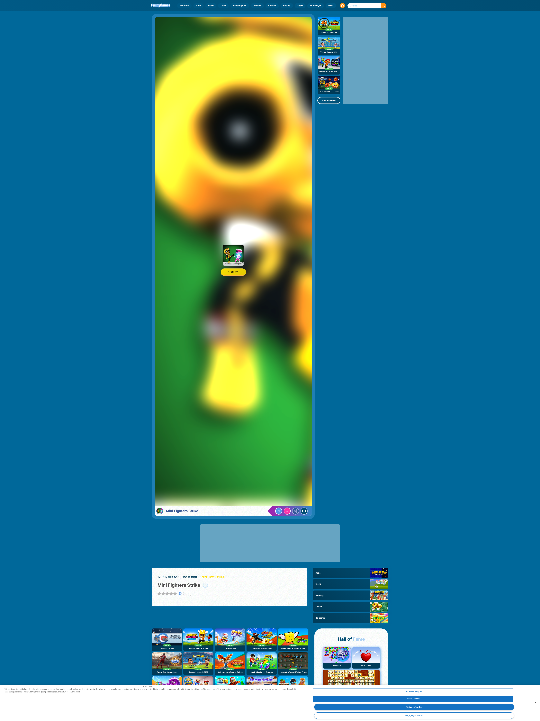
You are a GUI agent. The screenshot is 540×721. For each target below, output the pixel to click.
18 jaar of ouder (414, 707)
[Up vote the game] (278, 511)
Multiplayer (315, 5)
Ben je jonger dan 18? (414, 715)
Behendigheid (240, 5)
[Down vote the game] (287, 511)
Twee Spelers (190, 576)
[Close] (535, 702)
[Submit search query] (383, 5)
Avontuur (184, 5)
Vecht (211, 5)
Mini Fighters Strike (213, 576)
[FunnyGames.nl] (159, 576)
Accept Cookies (413, 698)
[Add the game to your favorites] (205, 585)
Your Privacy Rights (413, 691)
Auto (198, 5)
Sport (300, 5)
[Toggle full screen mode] (304, 511)
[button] (342, 5)
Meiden (257, 5)
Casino (286, 5)
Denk (223, 5)
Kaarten (272, 5)
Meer (330, 5)
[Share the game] (295, 511)
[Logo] (160, 5)
